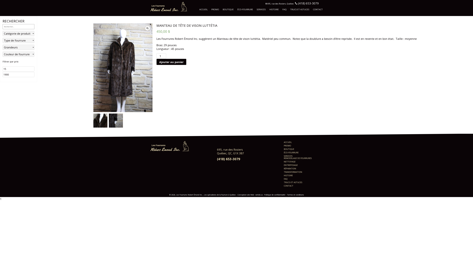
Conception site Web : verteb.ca (250, 195)
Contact (318, 9)
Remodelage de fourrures (298, 158)
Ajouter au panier (171, 62)
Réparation (290, 168)
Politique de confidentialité (274, 195)
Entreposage (291, 165)
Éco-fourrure (245, 9)
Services (261, 9)
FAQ (284, 9)
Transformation (293, 172)
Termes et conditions (295, 195)
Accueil (203, 9)
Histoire (274, 9)
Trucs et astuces (299, 9)
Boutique (228, 9)
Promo (215, 9)
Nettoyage (290, 161)
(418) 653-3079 (228, 159)
